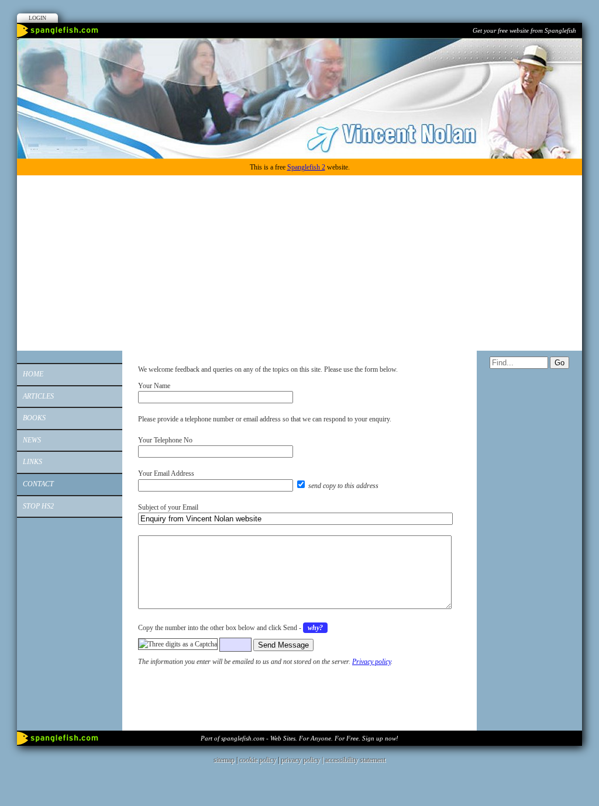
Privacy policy (371, 662)
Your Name (154, 386)
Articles (38, 396)
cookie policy (257, 760)
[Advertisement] (299, 263)
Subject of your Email (168, 507)
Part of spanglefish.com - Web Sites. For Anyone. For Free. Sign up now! (299, 738)
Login (37, 18)
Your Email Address (166, 473)
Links (32, 462)
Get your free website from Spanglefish (524, 30)
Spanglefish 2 (306, 167)
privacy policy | (303, 760)
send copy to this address (343, 486)
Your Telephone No (165, 440)
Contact (38, 484)
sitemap (224, 760)
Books (34, 418)
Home (33, 374)
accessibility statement (355, 760)
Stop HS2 (38, 506)
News (32, 440)
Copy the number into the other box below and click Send (217, 628)
